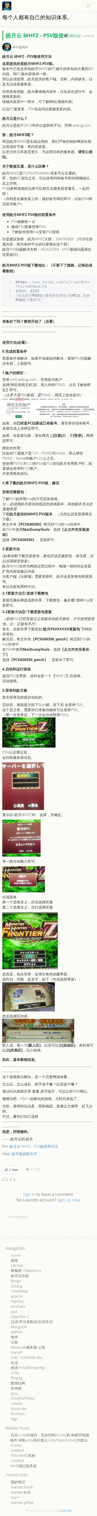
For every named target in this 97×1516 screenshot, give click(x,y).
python (16, 1331)
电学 (14, 1337)
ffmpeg (16, 1377)
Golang (16, 1286)
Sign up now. (69, 1200)
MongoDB (19, 1326)
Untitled (17, 1450)
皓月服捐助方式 (24, 1153)
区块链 (16, 1388)
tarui (14, 1393)
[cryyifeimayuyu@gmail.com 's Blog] (12, 1180)
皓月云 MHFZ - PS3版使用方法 (33, 1146)
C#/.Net (17, 1265)
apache (17, 1296)
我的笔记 (18, 1482)
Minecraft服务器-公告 (28, 1347)
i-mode (16, 1403)
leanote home (22, 1487)
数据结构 (18, 1383)
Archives (17, 1413)
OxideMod (19, 1291)
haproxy (17, 1301)
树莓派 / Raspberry (26, 1270)
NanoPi (16, 1352)
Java (14, 1311)
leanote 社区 (21, 1492)
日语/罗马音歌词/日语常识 (32, 1321)
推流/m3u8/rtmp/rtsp (28, 1367)
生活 (14, 1362)
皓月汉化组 (20, 1275)
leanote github (22, 1502)
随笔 (14, 1260)
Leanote (65, 1510)
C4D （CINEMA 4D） (27, 1357)
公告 (14, 1342)
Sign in (29, 1194)
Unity (15, 1372)
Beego (16, 1280)
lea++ (15, 1497)
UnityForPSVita (22, 1398)
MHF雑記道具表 (24, 1465)
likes (13, 1169)
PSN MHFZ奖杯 (23, 1455)
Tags (14, 1418)
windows (18, 1306)
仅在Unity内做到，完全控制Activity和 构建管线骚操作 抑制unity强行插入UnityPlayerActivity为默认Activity (49, 1440)
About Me (19, 1408)
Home (16, 1255)
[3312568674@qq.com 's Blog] (5, 1180)
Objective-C (20, 1316)
